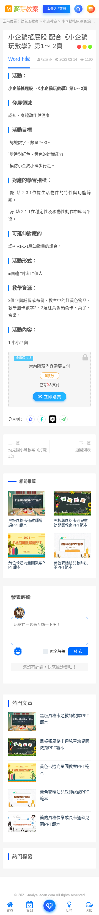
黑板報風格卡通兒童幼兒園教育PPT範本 (71, 522)
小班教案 (50, 21)
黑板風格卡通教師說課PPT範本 (25, 522)
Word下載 (19, 59)
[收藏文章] (30, 419)
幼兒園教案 (29, 21)
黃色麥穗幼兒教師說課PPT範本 (71, 565)
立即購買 (51, 396)
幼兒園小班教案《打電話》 (27, 453)
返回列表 (83, 450)
